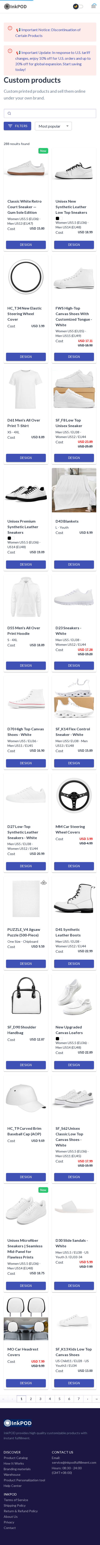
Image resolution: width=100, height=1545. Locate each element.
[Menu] (93, 6)
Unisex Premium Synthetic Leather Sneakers (22, 526)
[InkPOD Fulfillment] (15, 8)
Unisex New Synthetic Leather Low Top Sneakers (71, 206)
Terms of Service (16, 1500)
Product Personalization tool (24, 1480)
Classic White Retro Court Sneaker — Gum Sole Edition (24, 206)
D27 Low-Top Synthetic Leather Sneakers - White (22, 832)
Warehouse (12, 1474)
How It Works (14, 1463)
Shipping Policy (15, 1505)
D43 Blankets (67, 521)
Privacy (9, 1522)
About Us (11, 1517)
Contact (10, 1528)
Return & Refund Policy (21, 1511)
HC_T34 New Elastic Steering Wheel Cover (24, 313)
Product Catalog (16, 1458)
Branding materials (17, 1469)
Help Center (13, 1486)
